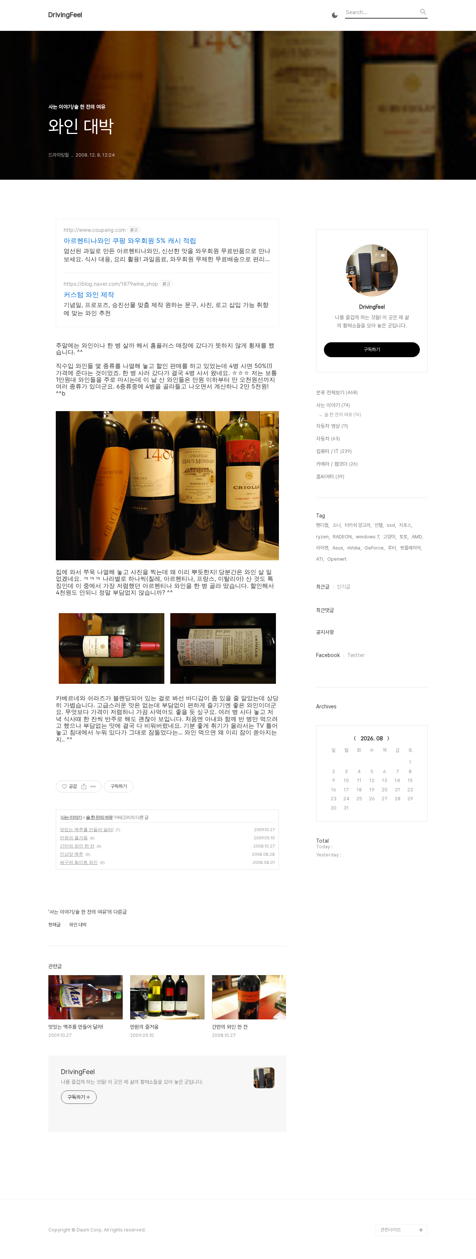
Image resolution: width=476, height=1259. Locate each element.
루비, (392, 548)
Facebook (328, 655)
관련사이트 (390, 1230)
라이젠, (322, 548)
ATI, (320, 559)
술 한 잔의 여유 (99, 817)
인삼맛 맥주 (71, 854)
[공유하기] (84, 786)
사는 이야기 (71, 817)
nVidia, (354, 548)
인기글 (343, 587)
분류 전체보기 (337, 392)
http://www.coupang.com (95, 230)
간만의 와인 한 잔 (77, 846)
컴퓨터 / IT (334, 451)
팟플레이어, (411, 548)
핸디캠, (322, 525)
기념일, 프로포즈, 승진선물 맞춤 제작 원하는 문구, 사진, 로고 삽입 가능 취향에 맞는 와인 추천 (166, 309)
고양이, (389, 536)
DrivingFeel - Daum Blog (402, 1212)
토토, (404, 536)
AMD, (417, 536)
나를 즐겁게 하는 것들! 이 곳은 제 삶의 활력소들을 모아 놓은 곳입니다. (132, 1082)
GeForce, (374, 548)
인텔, (379, 525)
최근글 (322, 587)
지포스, (405, 525)
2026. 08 (372, 738)
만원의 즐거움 (74, 837)
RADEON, (343, 536)
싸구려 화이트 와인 (79, 862)
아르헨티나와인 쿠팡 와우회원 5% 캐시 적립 (130, 240)
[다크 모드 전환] (335, 15)
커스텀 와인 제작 (89, 294)
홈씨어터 (330, 477)
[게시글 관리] (93, 786)
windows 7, (368, 536)
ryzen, (323, 536)
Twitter (356, 655)
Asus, (338, 548)
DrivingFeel (65, 15)
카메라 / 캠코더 (337, 464)
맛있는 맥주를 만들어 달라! (86, 829)
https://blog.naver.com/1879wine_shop (111, 284)
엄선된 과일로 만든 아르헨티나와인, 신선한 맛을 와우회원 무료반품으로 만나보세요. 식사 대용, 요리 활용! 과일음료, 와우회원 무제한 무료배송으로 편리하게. (167, 255)
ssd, (391, 525)
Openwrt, (337, 559)
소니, (337, 525)
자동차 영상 (332, 426)
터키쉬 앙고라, (358, 525)
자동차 (328, 439)
